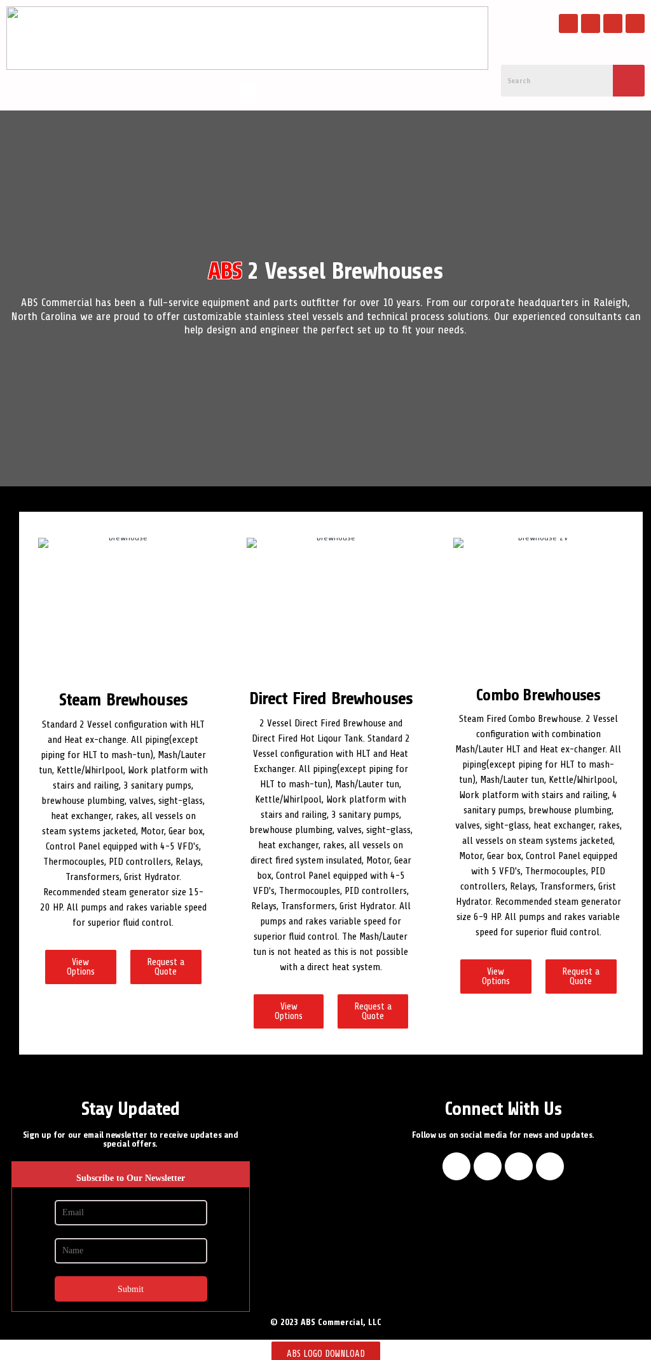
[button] (247, 93)
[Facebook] (568, 23)
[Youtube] (612, 23)
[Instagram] (590, 23)
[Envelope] (635, 23)
